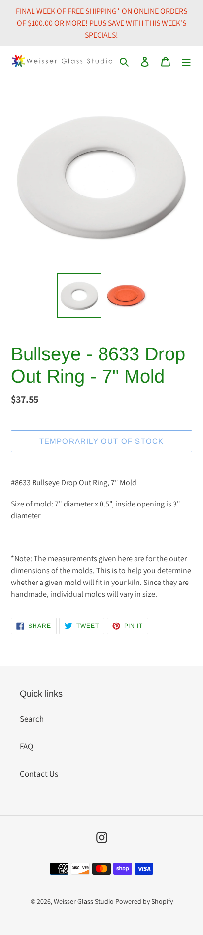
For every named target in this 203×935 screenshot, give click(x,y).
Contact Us (39, 773)
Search (32, 718)
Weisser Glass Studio (84, 901)
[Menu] (186, 61)
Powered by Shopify (144, 901)
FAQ (26, 746)
